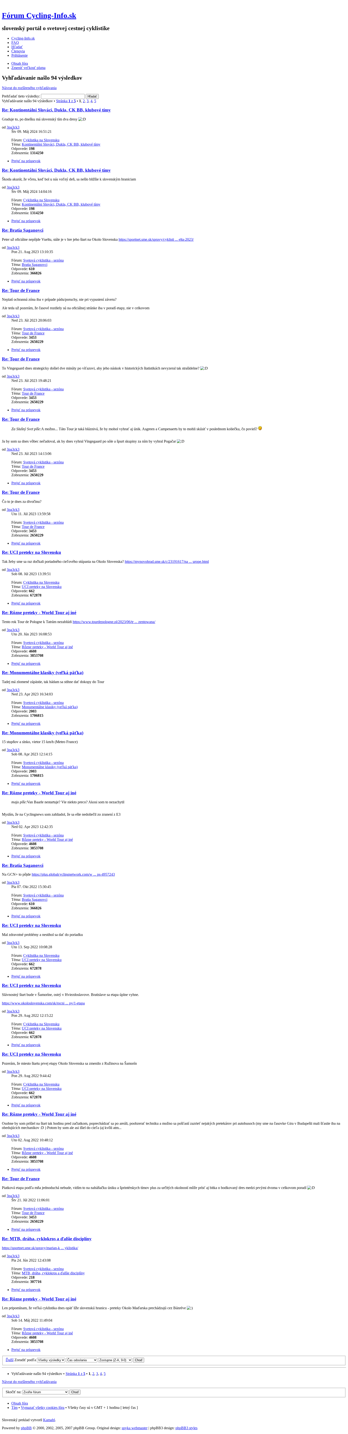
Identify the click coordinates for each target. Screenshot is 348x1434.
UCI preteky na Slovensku (42, 587)
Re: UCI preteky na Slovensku (31, 552)
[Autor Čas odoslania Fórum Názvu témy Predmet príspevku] (81, 1360)
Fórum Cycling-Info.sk (39, 15)
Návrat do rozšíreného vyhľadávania (29, 88)
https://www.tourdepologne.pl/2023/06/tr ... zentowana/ (114, 622)
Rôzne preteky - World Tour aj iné (47, 647)
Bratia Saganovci (34, 265)
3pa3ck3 (13, 127)
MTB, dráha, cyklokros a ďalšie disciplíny (53, 1273)
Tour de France (33, 333)
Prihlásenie (19, 55)
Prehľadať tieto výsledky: (21, 96)
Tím (14, 1408)
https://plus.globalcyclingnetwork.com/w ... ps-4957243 (73, 874)
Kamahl (49, 1420)
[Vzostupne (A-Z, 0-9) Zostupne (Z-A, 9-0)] (121, 1360)
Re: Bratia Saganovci (22, 230)
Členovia (18, 51)
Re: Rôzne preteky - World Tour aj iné (39, 612)
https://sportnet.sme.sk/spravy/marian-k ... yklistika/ (40, 1248)
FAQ (15, 43)
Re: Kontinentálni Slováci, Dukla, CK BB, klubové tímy (56, 109)
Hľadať (17, 47)
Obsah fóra (19, 63)
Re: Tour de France (21, 290)
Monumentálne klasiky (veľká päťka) (50, 707)
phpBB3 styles (186, 1428)
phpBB (26, 1428)
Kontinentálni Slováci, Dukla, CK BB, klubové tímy (61, 144)
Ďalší (9, 1360)
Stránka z (66, 101)
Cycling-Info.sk (23, 38)
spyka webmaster (134, 1428)
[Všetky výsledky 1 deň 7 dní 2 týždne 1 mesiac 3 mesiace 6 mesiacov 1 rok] (50, 1360)
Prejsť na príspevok (25, 161)
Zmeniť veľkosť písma (28, 68)
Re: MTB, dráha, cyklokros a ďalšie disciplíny (47, 1238)
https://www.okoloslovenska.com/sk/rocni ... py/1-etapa (43, 1003)
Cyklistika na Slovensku (41, 140)
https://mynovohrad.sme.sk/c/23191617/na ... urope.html (167, 562)
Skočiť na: (13, 1392)
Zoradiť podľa (25, 1360)
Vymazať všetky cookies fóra (42, 1408)
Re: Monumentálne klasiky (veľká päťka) (42, 672)
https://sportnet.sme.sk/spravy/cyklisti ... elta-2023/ (156, 239)
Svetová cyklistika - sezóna (43, 260)
